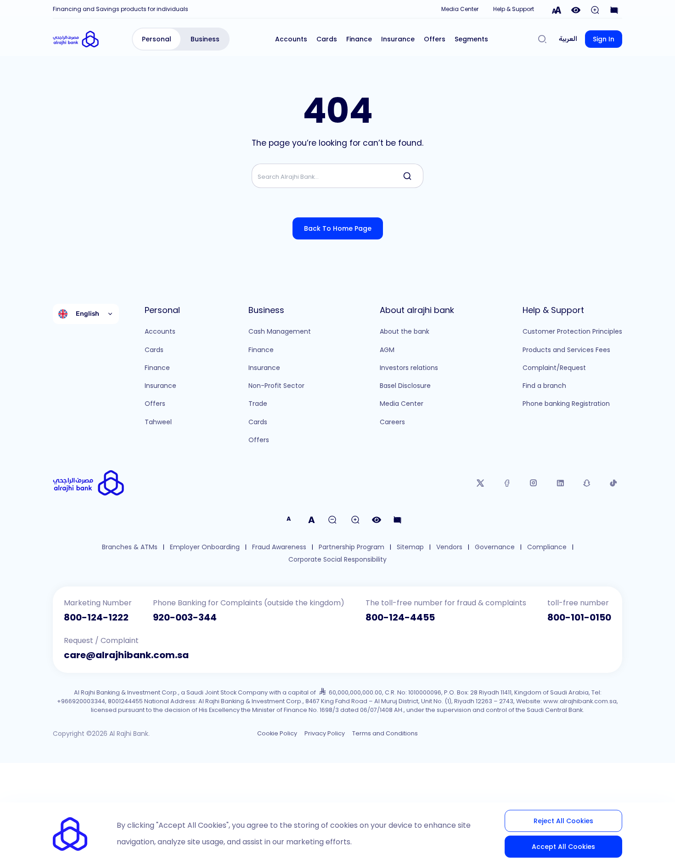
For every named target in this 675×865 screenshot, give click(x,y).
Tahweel (158, 422)
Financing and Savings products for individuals (120, 9)
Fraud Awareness (279, 547)
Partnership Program (351, 547)
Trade (257, 403)
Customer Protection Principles (572, 331)
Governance (495, 547)
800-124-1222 (96, 617)
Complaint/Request (554, 367)
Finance (359, 39)
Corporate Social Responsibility (337, 559)
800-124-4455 (400, 617)
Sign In (603, 39)
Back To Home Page (337, 228)
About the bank (404, 331)
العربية (568, 39)
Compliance (547, 547)
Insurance (398, 39)
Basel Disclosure (405, 385)
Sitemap (410, 547)
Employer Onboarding (205, 547)
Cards (326, 39)
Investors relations (409, 367)
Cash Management (279, 331)
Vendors (449, 547)
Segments (471, 39)
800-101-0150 (579, 617)
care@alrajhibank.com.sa (126, 655)
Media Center (459, 9)
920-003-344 (185, 617)
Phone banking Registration (566, 403)
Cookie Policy (277, 733)
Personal (156, 39)
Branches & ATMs (130, 547)
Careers (392, 422)
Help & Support (513, 9)
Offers (434, 39)
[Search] (542, 39)
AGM (387, 349)
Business (205, 39)
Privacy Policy (324, 733)
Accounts (291, 39)
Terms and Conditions (385, 733)
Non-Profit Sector (276, 385)
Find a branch (544, 385)
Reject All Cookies (563, 820)
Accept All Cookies (563, 846)
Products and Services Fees (566, 349)
